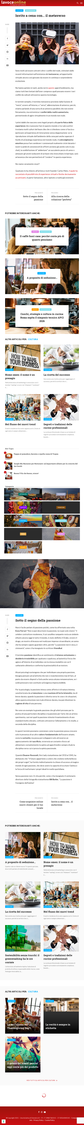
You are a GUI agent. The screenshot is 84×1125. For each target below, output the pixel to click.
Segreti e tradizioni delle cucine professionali (58, 426)
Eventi (35, 309)
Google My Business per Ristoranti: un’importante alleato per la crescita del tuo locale (46, 465)
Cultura (19, 10)
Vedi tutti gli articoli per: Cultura (41, 1080)
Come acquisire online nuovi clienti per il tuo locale (31, 804)
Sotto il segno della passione (33, 198)
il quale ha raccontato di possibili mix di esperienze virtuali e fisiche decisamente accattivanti (46, 174)
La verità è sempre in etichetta (58, 1026)
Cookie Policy (50, 1120)
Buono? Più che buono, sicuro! (26, 473)
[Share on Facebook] (7, 38)
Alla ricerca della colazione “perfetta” (61, 198)
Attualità (9, 950)
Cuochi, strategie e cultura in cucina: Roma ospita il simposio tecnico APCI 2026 (42, 317)
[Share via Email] (7, 65)
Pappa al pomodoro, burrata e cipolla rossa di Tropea (36, 454)
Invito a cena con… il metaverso (62, 803)
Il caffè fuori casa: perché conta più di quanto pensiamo (42, 238)
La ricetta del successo (57, 374)
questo (51, 88)
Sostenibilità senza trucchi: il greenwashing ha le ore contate (22, 959)
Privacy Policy (38, 1120)
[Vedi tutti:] (23, 494)
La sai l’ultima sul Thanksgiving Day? (19, 1026)
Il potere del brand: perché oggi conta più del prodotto (22, 1065)
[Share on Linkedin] (7, 58)
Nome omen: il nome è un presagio (20, 376)
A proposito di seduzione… (42, 277)
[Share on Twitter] (7, 45)
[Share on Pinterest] (7, 52)
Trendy (35, 231)
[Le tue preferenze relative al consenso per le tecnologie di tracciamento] (4, 1121)
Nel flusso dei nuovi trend (20, 424)
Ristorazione (30, 10)
